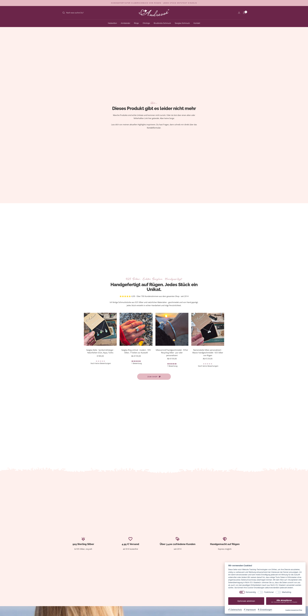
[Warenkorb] (244, 13)
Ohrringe (146, 23)
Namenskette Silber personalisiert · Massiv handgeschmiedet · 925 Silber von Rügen (207, 353)
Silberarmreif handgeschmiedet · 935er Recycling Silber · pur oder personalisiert (172, 353)
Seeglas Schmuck (182, 23)
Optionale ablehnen (246, 601)
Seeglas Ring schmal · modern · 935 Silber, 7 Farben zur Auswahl (136, 351)
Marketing (286, 592)
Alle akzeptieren (284, 601)
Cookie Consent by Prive (293, 610)
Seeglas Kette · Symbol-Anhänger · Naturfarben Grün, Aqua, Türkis (100, 351)
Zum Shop (152, 377)
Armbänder (125, 23)
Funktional (269, 592)
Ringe (136, 23)
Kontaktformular (154, 127)
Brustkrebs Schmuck (162, 23)
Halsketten (112, 23)
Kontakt (197, 23)
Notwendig (251, 592)
